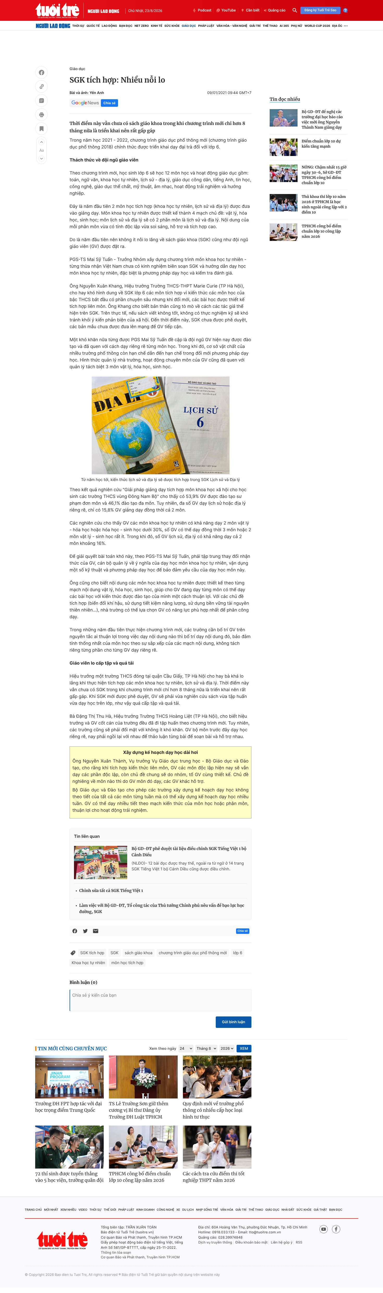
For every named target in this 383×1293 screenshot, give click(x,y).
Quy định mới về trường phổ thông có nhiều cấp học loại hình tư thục (213, 1110)
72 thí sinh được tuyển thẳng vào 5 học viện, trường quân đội (69, 1177)
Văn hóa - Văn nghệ (232, 26)
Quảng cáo (277, 10)
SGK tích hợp (92, 952)
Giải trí (255, 26)
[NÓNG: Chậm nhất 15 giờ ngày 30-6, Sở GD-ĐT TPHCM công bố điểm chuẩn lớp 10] (284, 173)
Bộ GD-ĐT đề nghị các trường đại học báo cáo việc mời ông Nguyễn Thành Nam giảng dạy (322, 119)
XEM (244, 1048)
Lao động (109, 26)
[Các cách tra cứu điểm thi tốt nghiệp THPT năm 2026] (217, 1147)
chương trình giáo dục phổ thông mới (193, 952)
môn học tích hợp (127, 962)
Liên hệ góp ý (282, 1242)
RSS (299, 1242)
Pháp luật (206, 26)
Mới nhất (51, 1209)
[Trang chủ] (53, 25)
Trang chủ (33, 1209)
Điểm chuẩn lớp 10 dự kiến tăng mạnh (321, 144)
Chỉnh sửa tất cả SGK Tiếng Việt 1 (111, 890)
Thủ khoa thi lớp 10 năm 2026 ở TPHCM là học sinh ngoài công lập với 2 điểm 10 (324, 204)
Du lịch (188, 1209)
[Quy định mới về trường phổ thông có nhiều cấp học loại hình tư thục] (217, 1076)
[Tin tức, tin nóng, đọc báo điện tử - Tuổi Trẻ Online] (61, 10)
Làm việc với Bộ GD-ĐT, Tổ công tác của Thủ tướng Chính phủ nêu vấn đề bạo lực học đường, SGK (161, 908)
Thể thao (270, 26)
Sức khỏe (172, 26)
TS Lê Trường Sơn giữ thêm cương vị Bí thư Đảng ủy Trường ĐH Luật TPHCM (138, 1110)
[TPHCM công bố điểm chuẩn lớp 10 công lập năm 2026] (284, 232)
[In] (41, 115)
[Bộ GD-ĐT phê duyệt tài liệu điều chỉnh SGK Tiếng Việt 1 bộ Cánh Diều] (100, 862)
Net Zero (141, 26)
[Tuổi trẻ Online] (63, 1240)
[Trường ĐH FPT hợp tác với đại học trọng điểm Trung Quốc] (69, 1076)
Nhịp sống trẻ (207, 1209)
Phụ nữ (296, 26)
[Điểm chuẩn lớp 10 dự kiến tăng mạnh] (284, 147)
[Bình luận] (41, 101)
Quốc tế (93, 26)
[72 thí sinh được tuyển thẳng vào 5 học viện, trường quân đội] (69, 1147)
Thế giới (110, 1209)
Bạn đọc (125, 26)
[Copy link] (41, 87)
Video (82, 1209)
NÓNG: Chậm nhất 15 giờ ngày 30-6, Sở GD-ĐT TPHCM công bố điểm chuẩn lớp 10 (324, 175)
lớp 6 (237, 952)
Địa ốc (337, 26)
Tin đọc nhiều (285, 99)
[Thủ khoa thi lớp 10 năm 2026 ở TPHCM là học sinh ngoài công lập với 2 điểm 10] (284, 202)
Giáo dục (189, 26)
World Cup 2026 (317, 26)
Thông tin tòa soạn (116, 1253)
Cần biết (253, 10)
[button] (41, 142)
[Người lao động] (103, 10)
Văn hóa (226, 1209)
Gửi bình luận (233, 1022)
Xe (178, 1209)
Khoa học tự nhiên (88, 962)
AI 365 (284, 26)
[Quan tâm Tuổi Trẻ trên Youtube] (323, 1229)
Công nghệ (165, 1209)
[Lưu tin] (41, 129)
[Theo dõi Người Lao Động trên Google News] (85, 103)
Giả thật (320, 1209)
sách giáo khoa (139, 952)
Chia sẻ (109, 103)
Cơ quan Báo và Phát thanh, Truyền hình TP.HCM (140, 1257)
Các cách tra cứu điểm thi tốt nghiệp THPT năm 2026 (214, 1177)
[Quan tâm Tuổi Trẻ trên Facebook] (336, 1229)
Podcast (204, 10)
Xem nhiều (68, 1209)
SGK (114, 952)
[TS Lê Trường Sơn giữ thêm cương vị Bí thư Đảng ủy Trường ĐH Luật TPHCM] (143, 1076)
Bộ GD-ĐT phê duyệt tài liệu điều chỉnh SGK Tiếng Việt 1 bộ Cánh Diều (189, 852)
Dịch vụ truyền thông (215, 1242)
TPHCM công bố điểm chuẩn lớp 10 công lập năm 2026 (321, 231)
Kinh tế (156, 26)
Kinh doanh (146, 1209)
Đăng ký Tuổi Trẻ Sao (320, 10)
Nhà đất (288, 1209)
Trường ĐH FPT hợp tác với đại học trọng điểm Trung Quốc (68, 1107)
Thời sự (78, 26)
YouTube (228, 10)
